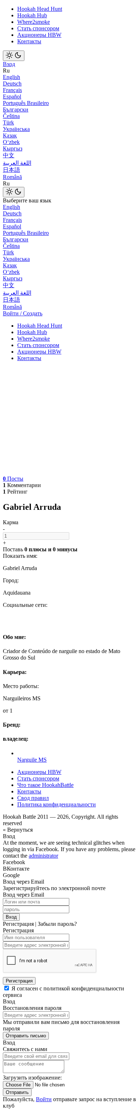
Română (12, 177)
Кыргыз (12, 148)
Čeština (11, 116)
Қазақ (10, 135)
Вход (9, 64)
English (11, 77)
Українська (16, 129)
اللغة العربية (17, 163)
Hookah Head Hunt (39, 9)
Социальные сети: (25, 605)
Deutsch (12, 83)
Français (12, 90)
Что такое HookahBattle (45, 785)
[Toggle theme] (13, 56)
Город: (11, 580)
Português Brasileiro (26, 103)
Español (12, 96)
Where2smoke (33, 22)
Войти (44, 1099)
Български (15, 109)
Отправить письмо (26, 1035)
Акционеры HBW (39, 35)
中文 (8, 155)
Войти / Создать (22, 313)
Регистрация (19, 981)
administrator (43, 856)
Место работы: (21, 686)
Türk (8, 122)
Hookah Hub (32, 15)
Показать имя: (20, 556)
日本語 (11, 170)
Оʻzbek (11, 142)
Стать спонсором (38, 28)
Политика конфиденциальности (56, 804)
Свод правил (33, 798)
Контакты (29, 41)
